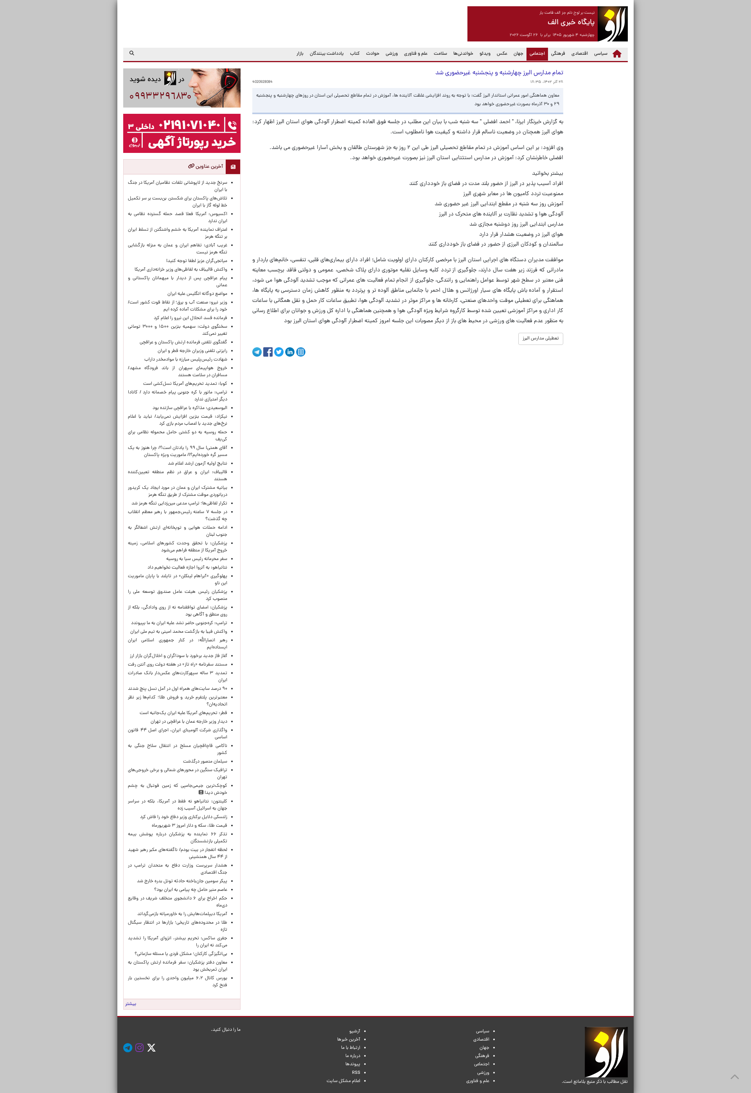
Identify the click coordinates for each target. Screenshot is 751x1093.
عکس (502, 53)
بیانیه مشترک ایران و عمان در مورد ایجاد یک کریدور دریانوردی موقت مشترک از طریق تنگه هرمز (177, 492)
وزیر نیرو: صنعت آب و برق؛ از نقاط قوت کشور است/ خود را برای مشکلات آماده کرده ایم (177, 306)
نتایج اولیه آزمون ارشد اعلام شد (197, 463)
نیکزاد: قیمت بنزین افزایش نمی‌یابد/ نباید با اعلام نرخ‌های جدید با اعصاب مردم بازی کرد (177, 420)
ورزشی (392, 53)
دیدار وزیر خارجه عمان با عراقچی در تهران (189, 721)
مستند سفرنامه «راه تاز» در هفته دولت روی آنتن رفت (177, 664)
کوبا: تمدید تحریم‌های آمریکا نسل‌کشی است (185, 384)
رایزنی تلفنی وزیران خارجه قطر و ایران (192, 351)
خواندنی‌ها (463, 53)
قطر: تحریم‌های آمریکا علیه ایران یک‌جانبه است (183, 713)
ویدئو (485, 53)
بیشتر (130, 1004)
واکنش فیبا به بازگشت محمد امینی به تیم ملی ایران (178, 631)
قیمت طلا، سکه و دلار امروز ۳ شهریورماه (189, 825)
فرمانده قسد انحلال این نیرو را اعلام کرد (190, 318)
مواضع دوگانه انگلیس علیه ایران (197, 294)
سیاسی (600, 53)
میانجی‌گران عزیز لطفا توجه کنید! (196, 261)
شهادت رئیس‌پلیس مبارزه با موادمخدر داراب (185, 359)
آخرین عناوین (208, 167)
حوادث (372, 53)
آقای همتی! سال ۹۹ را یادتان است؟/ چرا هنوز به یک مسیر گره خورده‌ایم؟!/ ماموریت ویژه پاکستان (177, 452)
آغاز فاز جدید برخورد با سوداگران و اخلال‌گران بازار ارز (178, 656)
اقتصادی (579, 53)
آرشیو (354, 1031)
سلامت (440, 53)
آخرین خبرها (348, 1039)
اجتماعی (535, 53)
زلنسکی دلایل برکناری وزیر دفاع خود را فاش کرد (183, 817)
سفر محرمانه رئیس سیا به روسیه (196, 559)
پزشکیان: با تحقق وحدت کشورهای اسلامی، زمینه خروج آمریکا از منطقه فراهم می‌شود (177, 547)
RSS (356, 1073)
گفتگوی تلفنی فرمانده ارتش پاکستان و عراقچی (183, 342)
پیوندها (352, 1064)
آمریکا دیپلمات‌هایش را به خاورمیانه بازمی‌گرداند (182, 914)
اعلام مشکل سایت (343, 1081)
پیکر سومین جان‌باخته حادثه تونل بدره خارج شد (182, 881)
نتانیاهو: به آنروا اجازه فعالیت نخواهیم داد (187, 567)
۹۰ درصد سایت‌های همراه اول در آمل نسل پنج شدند (177, 689)
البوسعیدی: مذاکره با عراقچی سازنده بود (190, 408)
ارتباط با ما (350, 1048)
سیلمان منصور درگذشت (205, 761)
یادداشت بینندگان (327, 53)
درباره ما (352, 1056)
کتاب (355, 53)
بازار (300, 53)
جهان (518, 53)
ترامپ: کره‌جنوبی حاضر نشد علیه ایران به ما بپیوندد (179, 623)
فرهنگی (558, 53)
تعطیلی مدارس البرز (541, 338)
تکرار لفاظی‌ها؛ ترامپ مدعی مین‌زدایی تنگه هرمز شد (179, 503)
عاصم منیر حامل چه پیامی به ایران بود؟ (190, 890)
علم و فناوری (416, 53)
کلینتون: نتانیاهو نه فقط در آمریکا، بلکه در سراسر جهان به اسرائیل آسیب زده (177, 805)
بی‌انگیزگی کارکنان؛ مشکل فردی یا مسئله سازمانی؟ (181, 954)
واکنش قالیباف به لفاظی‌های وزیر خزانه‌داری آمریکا (181, 269)
